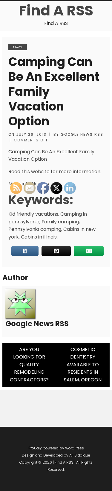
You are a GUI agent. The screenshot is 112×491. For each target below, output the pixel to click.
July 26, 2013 (31, 134)
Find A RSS (56, 10)
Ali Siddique (79, 455)
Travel (17, 47)
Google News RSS (82, 134)
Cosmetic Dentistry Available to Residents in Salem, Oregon (83, 364)
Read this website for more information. (54, 171)
